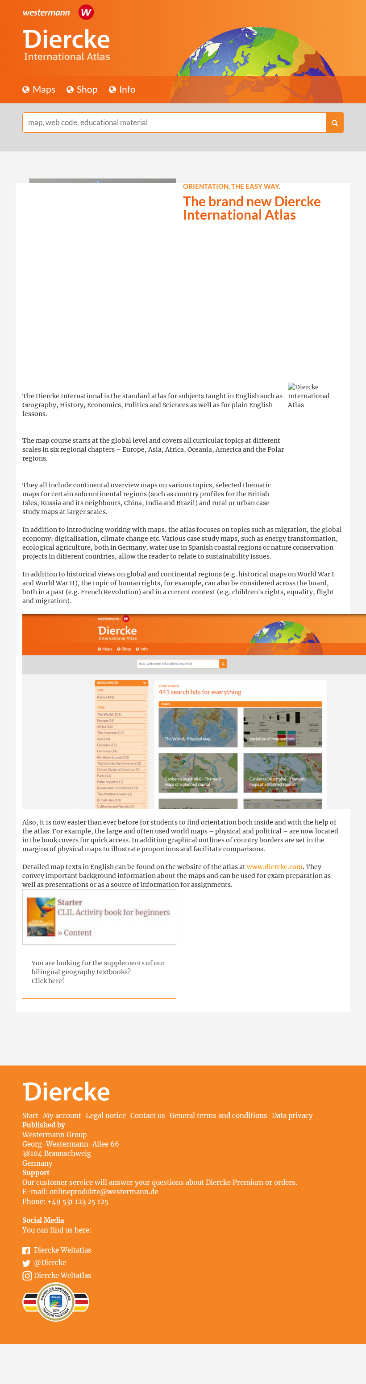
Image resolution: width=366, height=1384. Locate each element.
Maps (43, 88)
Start (30, 1115)
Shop (86, 88)
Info (126, 88)
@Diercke (50, 1262)
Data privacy (292, 1115)
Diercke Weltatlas (63, 1250)
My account (62, 1115)
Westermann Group (54, 1135)
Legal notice (106, 1115)
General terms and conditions (218, 1115)
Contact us (147, 1115)
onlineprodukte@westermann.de (104, 1192)
